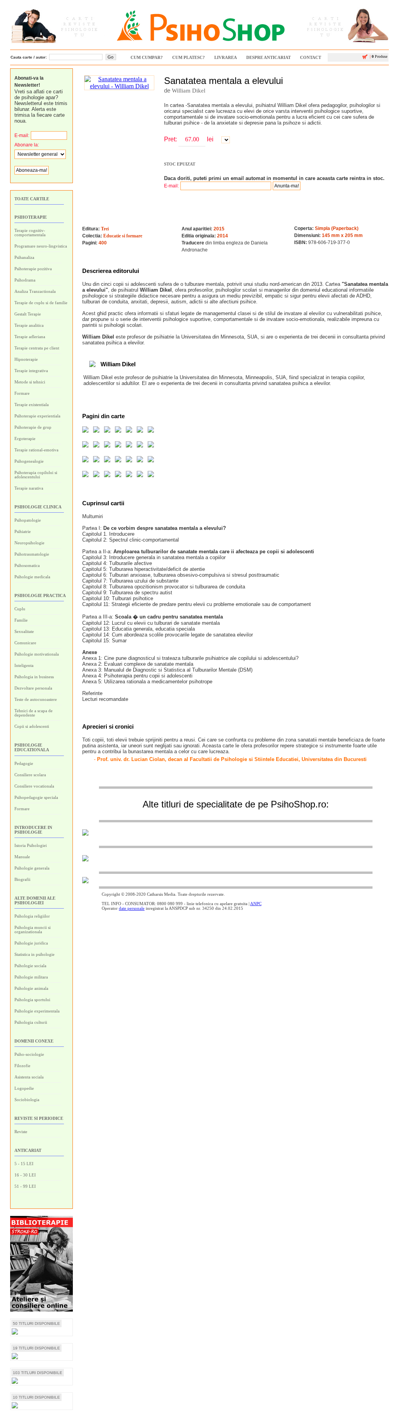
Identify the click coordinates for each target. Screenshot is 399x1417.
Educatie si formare (122, 236)
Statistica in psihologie (34, 954)
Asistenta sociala (29, 1077)
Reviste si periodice (38, 1118)
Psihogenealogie (29, 461)
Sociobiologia (26, 1099)
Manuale (22, 856)
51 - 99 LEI (25, 1186)
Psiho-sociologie (29, 1054)
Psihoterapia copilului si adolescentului (35, 474)
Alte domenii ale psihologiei (34, 900)
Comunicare (25, 642)
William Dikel (188, 90)
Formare (22, 393)
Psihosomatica (27, 565)
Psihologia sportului (32, 999)
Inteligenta (24, 665)
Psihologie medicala (32, 576)
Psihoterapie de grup (32, 427)
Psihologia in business (34, 676)
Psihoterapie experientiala (37, 416)
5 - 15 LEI (24, 1163)
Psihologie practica (40, 595)
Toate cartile (31, 198)
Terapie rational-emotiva (36, 449)
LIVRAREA (225, 57)
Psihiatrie (22, 531)
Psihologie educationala (31, 747)
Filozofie (22, 1065)
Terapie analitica (29, 325)
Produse (378, 56)
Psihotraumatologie (31, 554)
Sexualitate (24, 631)
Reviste (20, 1131)
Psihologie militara (31, 977)
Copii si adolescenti (31, 726)
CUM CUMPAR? (147, 57)
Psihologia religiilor (32, 916)
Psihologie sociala (30, 965)
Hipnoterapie (26, 359)
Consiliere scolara (30, 774)
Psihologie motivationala (36, 654)
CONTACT (310, 57)
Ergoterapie (24, 438)
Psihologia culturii (30, 1022)
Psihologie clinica (38, 506)
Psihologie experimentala (37, 1011)
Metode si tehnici (29, 382)
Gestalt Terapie (27, 314)
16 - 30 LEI (25, 1175)
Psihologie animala (31, 988)
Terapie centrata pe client (36, 348)
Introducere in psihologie (33, 829)
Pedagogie (23, 763)
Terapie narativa (28, 488)
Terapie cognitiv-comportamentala (30, 232)
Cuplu (19, 608)
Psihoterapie (30, 217)
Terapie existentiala (31, 404)
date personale (132, 908)
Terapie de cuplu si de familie (40, 302)
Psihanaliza (24, 257)
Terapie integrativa (31, 370)
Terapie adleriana (29, 336)
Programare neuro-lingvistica (40, 246)
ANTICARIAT (27, 1150)
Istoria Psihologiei (30, 845)
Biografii (22, 879)
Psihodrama (24, 280)
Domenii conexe (33, 1041)
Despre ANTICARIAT (268, 57)
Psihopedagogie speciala (36, 797)
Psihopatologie (27, 520)
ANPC (255, 903)
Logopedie (24, 1088)
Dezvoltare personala (33, 688)
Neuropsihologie (29, 542)
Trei (105, 229)
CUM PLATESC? (188, 57)
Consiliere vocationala (34, 786)
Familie (21, 620)
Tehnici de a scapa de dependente (33, 712)
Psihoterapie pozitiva (33, 268)
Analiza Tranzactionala (35, 291)
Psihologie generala (31, 868)
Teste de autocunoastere (35, 699)
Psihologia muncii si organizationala (32, 929)
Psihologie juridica (31, 943)
